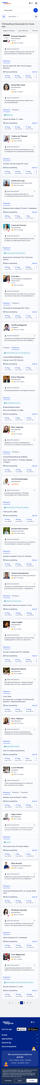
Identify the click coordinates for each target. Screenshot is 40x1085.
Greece (11, 1060)
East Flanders (23, 31)
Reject (20, 1080)
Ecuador (14, 1063)
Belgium (16, 1060)
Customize (8, 1080)
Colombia (28, 1060)
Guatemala (20, 1063)
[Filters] (4, 16)
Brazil (27, 1063)
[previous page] (9, 1003)
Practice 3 (24, 792)
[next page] (30, 1003)
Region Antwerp (9, 31)
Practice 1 (6, 61)
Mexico (22, 1060)
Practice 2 (15, 110)
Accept (32, 1080)
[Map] (36, 16)
